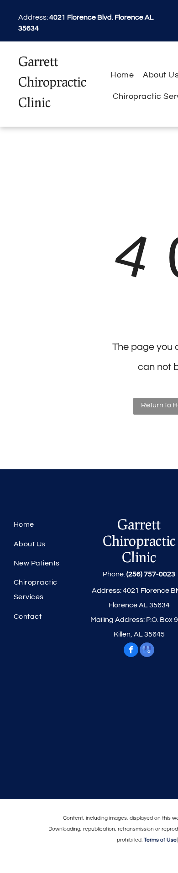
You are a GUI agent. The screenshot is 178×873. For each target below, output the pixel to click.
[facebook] (131, 650)
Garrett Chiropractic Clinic (52, 81)
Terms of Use (160, 840)
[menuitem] (122, 75)
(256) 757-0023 (150, 574)
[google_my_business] (147, 650)
